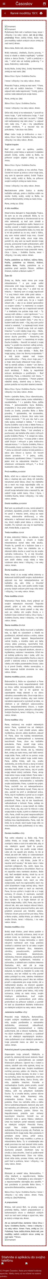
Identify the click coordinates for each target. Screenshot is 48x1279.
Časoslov (24, 3)
